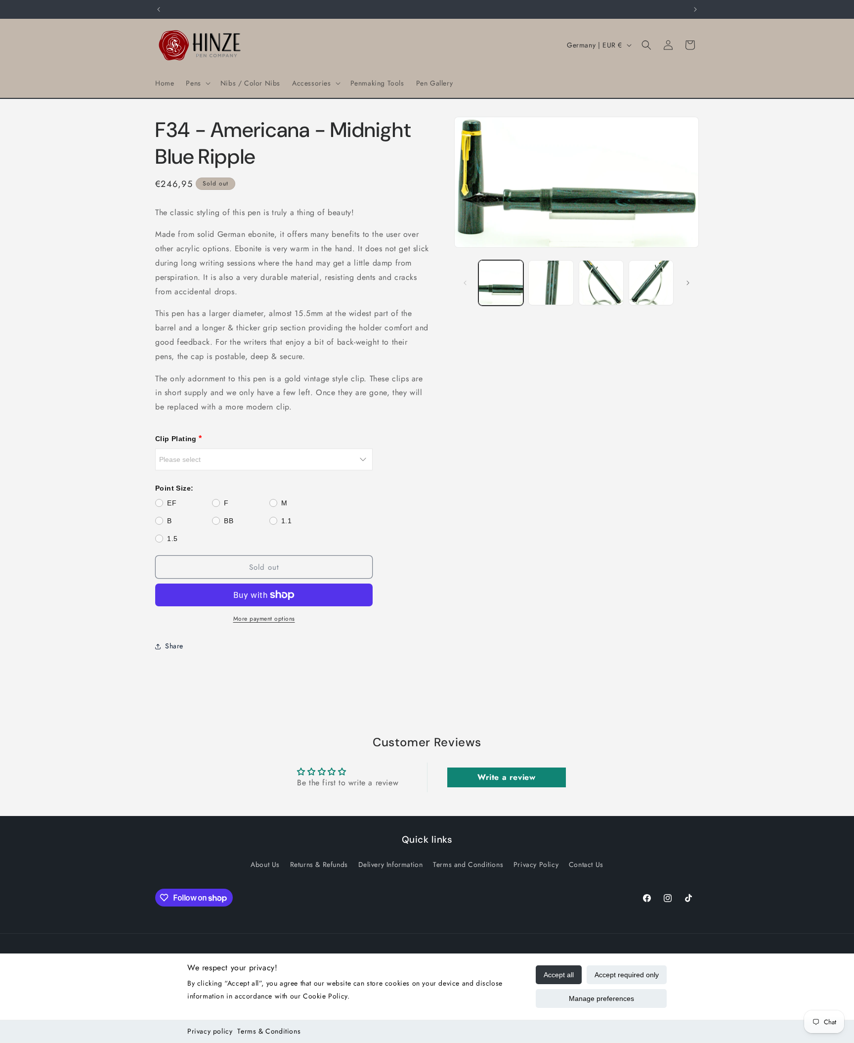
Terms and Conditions (468, 864)
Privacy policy (209, 1031)
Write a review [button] (506, 777)
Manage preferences (601, 998)
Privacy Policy (535, 864)
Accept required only (627, 975)
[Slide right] (688, 283)
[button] (197, 83)
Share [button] (174, 646)
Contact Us (586, 864)
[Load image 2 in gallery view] (550, 282)
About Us (265, 864)
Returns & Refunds (319, 864)
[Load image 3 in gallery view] (601, 282)
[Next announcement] (695, 9)
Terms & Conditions (268, 1031)
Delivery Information (390, 864)
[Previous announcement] (159, 9)
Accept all (559, 975)
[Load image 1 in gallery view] (500, 282)
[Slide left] (465, 283)
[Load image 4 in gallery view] (651, 282)
